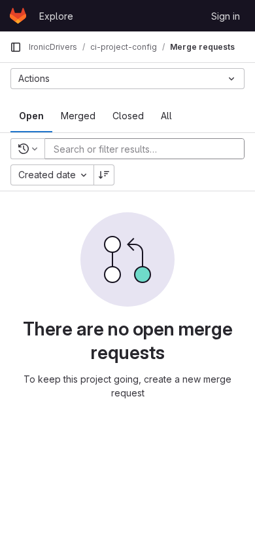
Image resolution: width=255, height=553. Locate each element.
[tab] (31, 116)
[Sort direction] (104, 174)
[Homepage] (18, 15)
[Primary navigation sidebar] (15, 47)
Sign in (225, 16)
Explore (56, 16)
